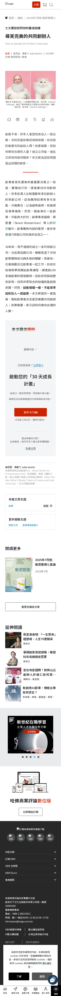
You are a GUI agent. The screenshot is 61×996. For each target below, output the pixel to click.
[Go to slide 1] (23, 757)
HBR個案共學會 (13, 929)
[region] (30, 735)
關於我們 (9, 942)
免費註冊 (30, 448)
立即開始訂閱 (30, 812)
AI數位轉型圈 (12, 934)
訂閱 (36, 4)
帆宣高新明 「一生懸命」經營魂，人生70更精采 (39, 636)
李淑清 (26, 697)
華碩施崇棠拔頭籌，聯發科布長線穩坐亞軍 (39, 654)
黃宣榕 (35, 679)
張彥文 (26, 643)
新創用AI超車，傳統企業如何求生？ (39, 690)
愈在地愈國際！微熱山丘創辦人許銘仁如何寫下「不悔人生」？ (39, 672)
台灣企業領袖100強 (38, 934)
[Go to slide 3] (31, 757)
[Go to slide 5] (38, 757)
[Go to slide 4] (34, 757)
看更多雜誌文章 (30, 607)
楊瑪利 (26, 679)
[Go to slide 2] (27, 757)
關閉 (42, 976)
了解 (18, 976)
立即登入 (38, 365)
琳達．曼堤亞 (39, 697)
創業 (7, 53)
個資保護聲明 (32, 942)
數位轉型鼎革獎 (36, 929)
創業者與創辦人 (31, 525)
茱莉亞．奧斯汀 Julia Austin (27, 53)
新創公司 (13, 525)
